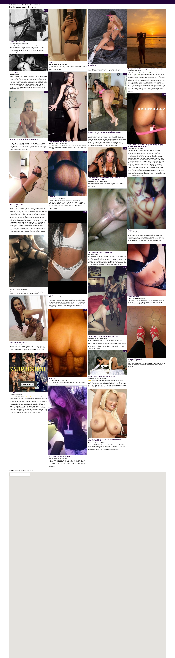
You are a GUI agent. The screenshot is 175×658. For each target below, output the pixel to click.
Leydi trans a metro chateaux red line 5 (101, 376)
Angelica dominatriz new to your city (61, 142)
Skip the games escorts (14, 4)
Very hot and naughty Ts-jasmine (60, 456)
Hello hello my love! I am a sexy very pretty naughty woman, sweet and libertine (145, 145)
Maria (51, 295)
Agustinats (92, 65)
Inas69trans (14, 393)
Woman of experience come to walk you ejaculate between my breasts (105, 440)
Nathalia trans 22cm (16, 204)
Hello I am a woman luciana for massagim (24, 139)
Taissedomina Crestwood (18, 342)
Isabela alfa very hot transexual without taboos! (104, 132)
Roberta (51, 62)
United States (25, 4)
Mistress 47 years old (135, 359)
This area (52, 378)
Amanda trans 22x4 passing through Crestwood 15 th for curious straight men (106, 178)
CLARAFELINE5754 (16, 72)
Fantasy (130, 230)
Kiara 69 (12, 288)
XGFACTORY (12, 2)
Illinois (31, 4)
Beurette (52, 197)
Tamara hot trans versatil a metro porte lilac (103, 336)
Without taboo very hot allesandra (100, 252)
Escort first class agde (17, 42)
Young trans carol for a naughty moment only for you (146, 69)
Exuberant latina (133, 296)
